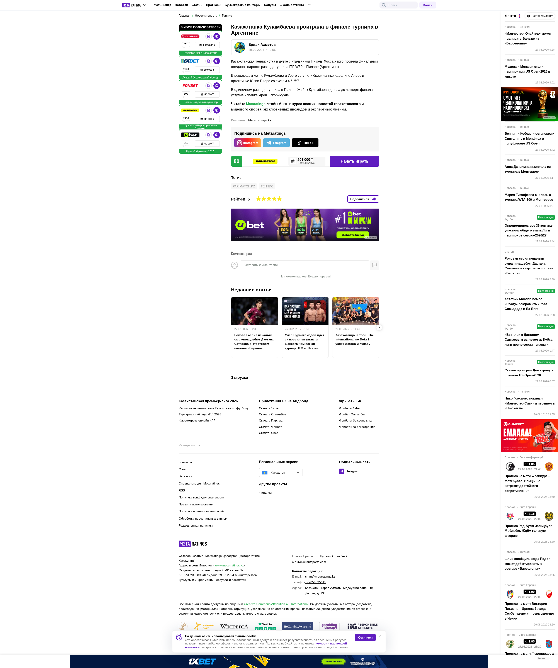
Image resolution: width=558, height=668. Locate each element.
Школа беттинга (291, 5)
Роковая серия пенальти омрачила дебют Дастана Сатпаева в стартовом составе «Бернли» (254, 341)
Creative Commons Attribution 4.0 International (276, 604)
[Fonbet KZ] (190, 85)
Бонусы (270, 5)
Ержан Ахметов (262, 44)
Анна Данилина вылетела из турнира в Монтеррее (528, 169)
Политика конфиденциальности (201, 497)
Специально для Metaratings (199, 483)
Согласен (365, 637)
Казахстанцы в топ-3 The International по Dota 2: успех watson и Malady (354, 339)
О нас (183, 469)
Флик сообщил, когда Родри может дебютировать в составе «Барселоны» (527, 563)
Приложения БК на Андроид (283, 401)
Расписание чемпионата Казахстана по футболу (213, 408)
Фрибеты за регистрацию (357, 426)
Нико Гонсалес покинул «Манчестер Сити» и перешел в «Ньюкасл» (530, 403)
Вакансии (185, 476)
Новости (181, 5)
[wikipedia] (234, 626)
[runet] (183, 626)
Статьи (197, 5)
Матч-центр (162, 5)
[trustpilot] (265, 626)
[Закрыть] (551, 659)
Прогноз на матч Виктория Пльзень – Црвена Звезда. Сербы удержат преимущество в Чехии (529, 611)
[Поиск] (383, 5)
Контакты (185, 462)
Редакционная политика (196, 525)
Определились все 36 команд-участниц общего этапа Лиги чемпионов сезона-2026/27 (529, 230)
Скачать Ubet (268, 433)
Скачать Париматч (272, 420)
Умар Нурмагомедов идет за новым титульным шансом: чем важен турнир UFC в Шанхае (304, 341)
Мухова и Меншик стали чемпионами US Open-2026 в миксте (527, 71)
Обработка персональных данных (203, 518)
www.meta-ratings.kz (229, 565)
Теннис (267, 186)
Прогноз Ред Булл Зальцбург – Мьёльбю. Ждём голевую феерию (529, 530)
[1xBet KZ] (190, 61)
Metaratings (255, 104)
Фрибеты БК (350, 401)
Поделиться (359, 199)
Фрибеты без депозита (355, 420)
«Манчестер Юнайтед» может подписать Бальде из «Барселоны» (528, 38)
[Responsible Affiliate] (362, 627)
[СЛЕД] (379, 327)
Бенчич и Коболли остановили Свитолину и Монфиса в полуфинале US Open (529, 138)
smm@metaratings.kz (320, 576)
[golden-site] (204, 626)
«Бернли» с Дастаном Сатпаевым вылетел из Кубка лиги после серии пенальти (528, 339)
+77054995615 (315, 582)
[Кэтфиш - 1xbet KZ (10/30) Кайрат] (279, 661)
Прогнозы (213, 5)
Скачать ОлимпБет (272, 414)
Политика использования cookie (202, 511)
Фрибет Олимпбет (352, 414)
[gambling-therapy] (329, 626)
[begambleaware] (297, 626)
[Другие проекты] (134, 5)
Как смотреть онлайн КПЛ (197, 420)
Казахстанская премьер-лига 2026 (208, 401)
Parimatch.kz (244, 186)
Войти (427, 5)
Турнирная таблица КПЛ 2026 (200, 414)
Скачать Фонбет (270, 426)
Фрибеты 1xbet (350, 408)
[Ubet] (190, 135)
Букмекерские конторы (242, 5)
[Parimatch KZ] (190, 110)
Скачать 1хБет (269, 408)
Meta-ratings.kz (259, 120)
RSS (182, 490)
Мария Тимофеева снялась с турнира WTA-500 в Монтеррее (529, 197)
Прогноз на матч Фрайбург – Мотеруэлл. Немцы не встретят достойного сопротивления (527, 483)
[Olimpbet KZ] (190, 36)
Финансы (265, 492)
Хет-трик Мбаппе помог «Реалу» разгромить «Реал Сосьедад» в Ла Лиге (526, 304)
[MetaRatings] (193, 544)
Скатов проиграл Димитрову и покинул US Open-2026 (529, 372)
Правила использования (196, 504)
